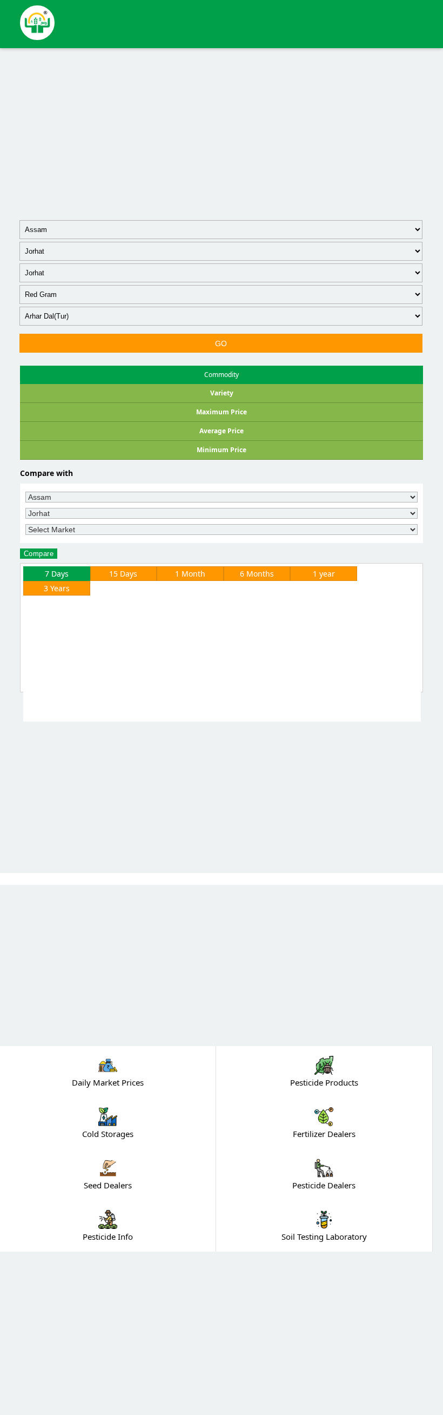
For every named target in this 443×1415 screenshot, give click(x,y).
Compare (39, 554)
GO (221, 343)
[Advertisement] (221, 132)
